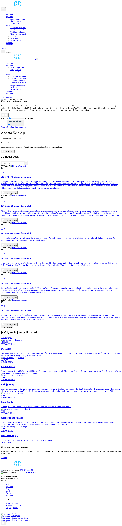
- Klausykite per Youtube (20, 520)
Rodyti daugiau (7, 327)
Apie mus (9, 17)
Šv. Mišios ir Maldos (18, 28)
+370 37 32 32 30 (26, 470)
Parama (8, 493)
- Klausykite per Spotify (20, 518)
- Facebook (14, 514)
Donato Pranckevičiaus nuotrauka (13, 127)
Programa (9, 43)
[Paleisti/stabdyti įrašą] (5, 115)
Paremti (4, 458)
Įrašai (8, 26)
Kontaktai (9, 45)
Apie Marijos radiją (17, 19)
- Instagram (15, 516)
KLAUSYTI (9, 151)
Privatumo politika (13, 503)
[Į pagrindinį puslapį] (18, 59)
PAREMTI (5, 49)
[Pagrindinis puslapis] (18, 6)
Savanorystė (15, 23)
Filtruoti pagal (6, 338)
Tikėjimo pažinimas (17, 32)
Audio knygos (15, 41)
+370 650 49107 (29, 472)
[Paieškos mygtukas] (3, 51)
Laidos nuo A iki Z (17, 36)
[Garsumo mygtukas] (15, 123)
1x (4, 124)
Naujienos (9, 14)
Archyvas (14, 38)
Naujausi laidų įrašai (18, 34)
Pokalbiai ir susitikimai (19, 30)
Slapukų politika (12, 508)
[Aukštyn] (3, 523)
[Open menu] (3, 9)
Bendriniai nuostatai (13, 505)
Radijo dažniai (15, 21)
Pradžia (8, 485)
